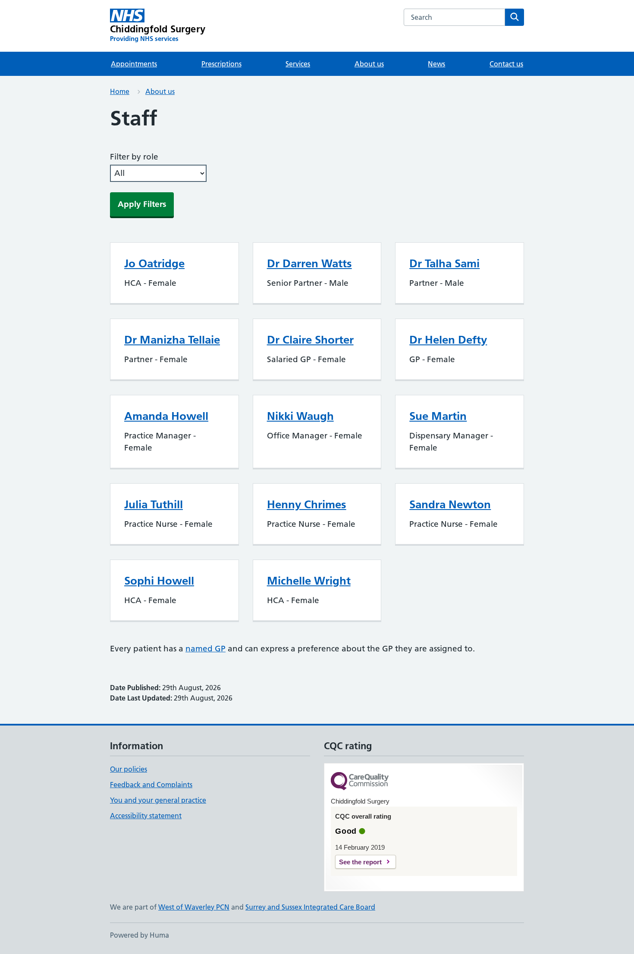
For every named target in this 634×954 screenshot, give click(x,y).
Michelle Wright (309, 581)
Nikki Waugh (300, 416)
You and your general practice (158, 800)
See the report (360, 862)
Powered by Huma (139, 935)
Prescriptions (221, 63)
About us (369, 63)
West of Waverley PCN (193, 907)
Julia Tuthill (153, 504)
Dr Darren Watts (309, 263)
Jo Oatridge (154, 263)
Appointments (134, 63)
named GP (205, 649)
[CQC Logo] (360, 781)
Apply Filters (142, 204)
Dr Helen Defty (448, 340)
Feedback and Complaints (151, 784)
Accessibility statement (146, 815)
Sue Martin (438, 416)
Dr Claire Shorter (310, 340)
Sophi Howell (159, 581)
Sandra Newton (450, 504)
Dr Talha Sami (444, 263)
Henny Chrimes (306, 504)
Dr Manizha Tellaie (172, 340)
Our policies (128, 769)
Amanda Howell (166, 416)
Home (119, 91)
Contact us (506, 63)
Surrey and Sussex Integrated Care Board (310, 907)
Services (298, 63)
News (436, 63)
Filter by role (134, 157)
